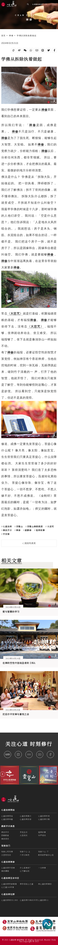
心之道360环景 (7, 887)
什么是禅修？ (25, 867)
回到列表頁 (30, 543)
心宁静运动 (24, 871)
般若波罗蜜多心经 (46, 855)
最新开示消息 (8, 826)
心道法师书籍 (7, 819)
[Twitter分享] (48, 50)
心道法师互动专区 (10, 878)
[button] (2, 774)
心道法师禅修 (8, 861)
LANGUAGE (38, 4)
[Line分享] (43, 50)
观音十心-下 (43, 851)
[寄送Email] (37, 50)
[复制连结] (13, 50)
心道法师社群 (8, 894)
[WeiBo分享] (19, 50)
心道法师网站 (8, 809)
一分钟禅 (42, 867)
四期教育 (5, 835)
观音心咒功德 (7, 851)
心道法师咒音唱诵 (9, 884)
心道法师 (7, 526)
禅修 (11, 35)
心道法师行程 (44, 819)
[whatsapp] (31, 50)
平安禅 (6, 534)
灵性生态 (24, 832)
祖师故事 (40, 530)
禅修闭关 (5, 838)
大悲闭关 (24, 835)
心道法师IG (43, 900)
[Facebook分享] (54, 50)
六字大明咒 (24, 855)
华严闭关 (42, 835)
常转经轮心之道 (26, 884)
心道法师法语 (25, 819)
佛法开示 (7, 530)
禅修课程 (5, 871)
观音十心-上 (25, 851)
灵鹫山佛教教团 (34, 526)
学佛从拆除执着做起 (26, 35)
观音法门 (5, 845)
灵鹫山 (19, 526)
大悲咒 (50, 526)
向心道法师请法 (45, 884)
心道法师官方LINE (9, 900)
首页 (3, 35)
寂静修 (28, 530)
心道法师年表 (44, 816)
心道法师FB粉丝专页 (29, 900)
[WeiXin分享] (25, 50)
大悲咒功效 (6, 855)
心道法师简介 (25, 816)
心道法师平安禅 (8, 867)
